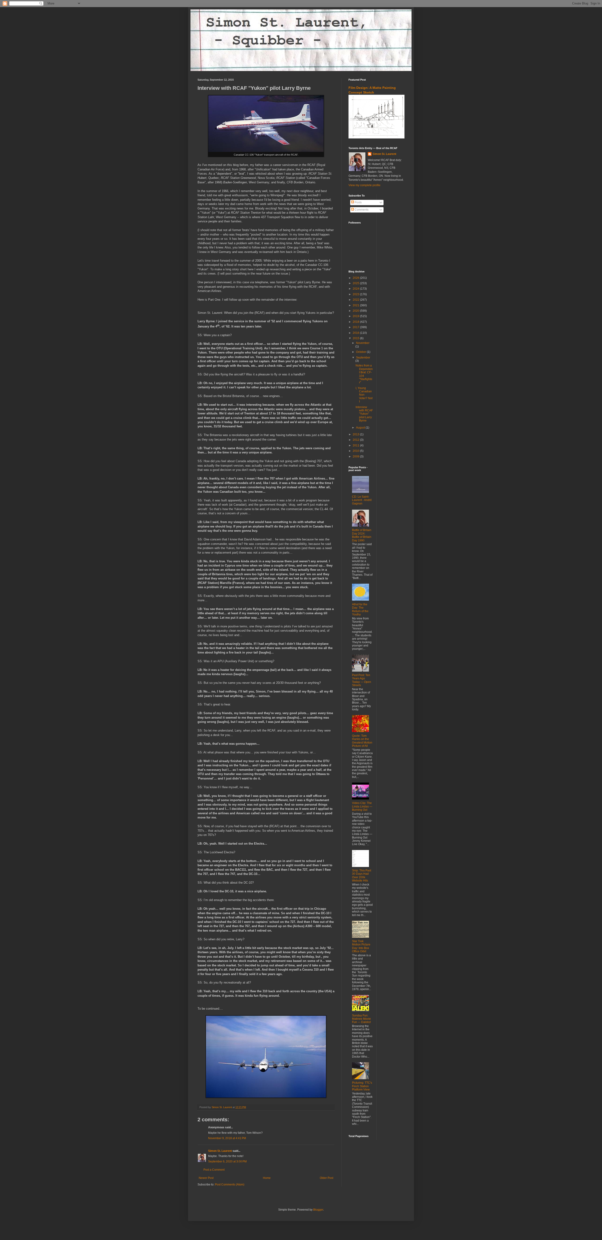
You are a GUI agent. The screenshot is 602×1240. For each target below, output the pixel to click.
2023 (356, 294)
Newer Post (206, 1178)
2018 (356, 321)
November (362, 343)
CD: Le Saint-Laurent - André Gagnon (362, 500)
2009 (356, 456)
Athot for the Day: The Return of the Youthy (360, 609)
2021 (356, 305)
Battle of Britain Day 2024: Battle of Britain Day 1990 (361, 535)
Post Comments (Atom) (229, 1184)
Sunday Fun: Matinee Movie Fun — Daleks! (361, 1019)
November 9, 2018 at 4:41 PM (227, 1138)
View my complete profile (364, 185)
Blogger (318, 1209)
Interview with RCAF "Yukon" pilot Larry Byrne (364, 413)
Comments (361, 209)
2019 (356, 316)
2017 (356, 327)
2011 (356, 445)
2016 (356, 333)
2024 (356, 288)
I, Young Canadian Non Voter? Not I (364, 394)
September (363, 357)
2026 (356, 277)
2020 (356, 310)
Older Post (326, 1178)
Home (267, 1178)
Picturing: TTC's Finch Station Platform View (362, 1086)
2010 (356, 451)
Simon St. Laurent (220, 1151)
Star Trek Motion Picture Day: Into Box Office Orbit (361, 946)
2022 (356, 299)
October (361, 352)
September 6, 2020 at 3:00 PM (227, 1161)
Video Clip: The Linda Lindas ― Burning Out (362, 806)
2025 (356, 283)
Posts (358, 202)
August (361, 427)
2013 (356, 434)
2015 (356, 338)
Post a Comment (214, 1169)
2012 (356, 439)
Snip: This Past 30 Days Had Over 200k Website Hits (361, 875)
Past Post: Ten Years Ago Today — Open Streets (361, 680)
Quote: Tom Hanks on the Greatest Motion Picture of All (362, 741)
